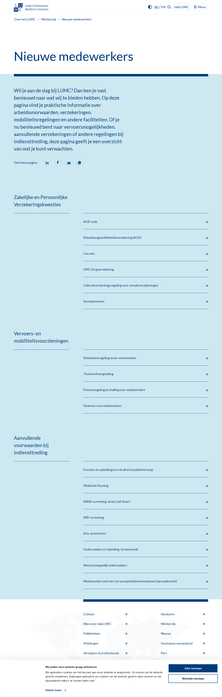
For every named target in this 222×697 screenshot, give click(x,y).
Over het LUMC (24, 19)
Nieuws (166, 633)
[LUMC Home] (31, 7)
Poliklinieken (91, 633)
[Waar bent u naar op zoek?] (169, 6)
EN (163, 7)
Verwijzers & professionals (101, 653)
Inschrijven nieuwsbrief (177, 643)
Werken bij (48, 19)
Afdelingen (90, 643)
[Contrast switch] (150, 6)
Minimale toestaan (193, 678)
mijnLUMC (181, 7)
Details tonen (53, 690)
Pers (164, 653)
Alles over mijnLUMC (97, 624)
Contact (88, 614)
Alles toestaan (193, 668)
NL (156, 7)
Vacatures (168, 614)
